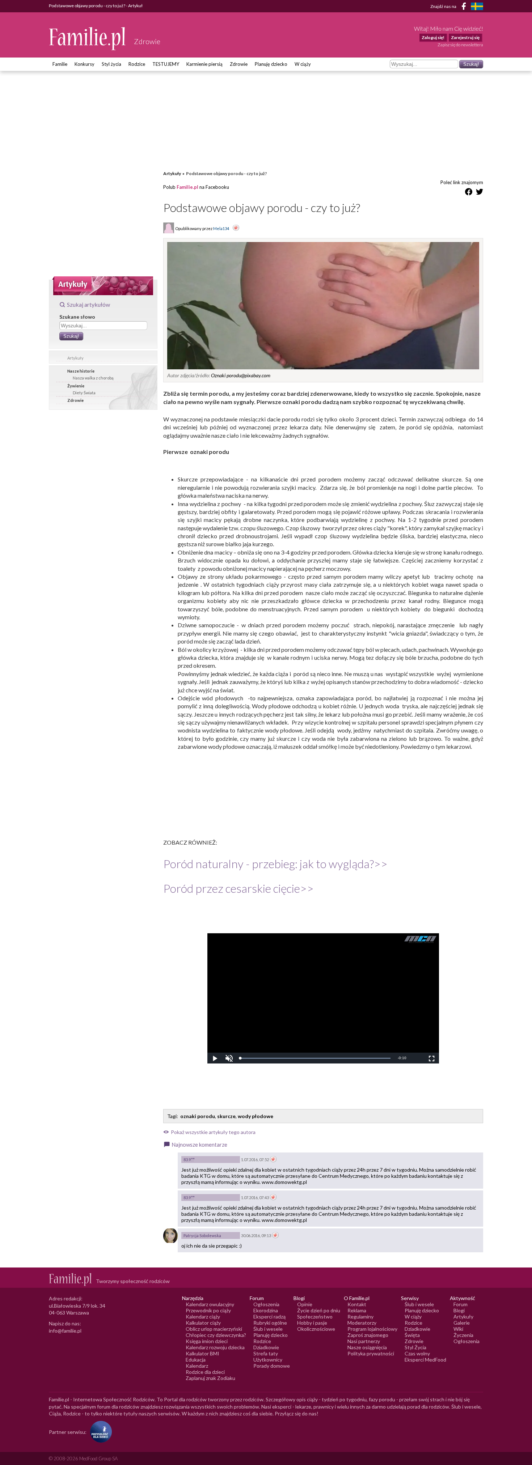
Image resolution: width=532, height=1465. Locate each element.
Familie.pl (187, 187)
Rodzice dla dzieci (205, 1372)
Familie (59, 64)
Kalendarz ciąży (203, 1316)
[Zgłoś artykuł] (236, 228)
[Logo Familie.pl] (88, 38)
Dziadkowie (266, 1347)
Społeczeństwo (315, 1316)
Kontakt (356, 1304)
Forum (460, 1304)
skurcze (226, 1116)
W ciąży (303, 64)
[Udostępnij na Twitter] (479, 193)
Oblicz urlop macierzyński (214, 1329)
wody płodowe (255, 1116)
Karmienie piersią (204, 64)
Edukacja (196, 1359)
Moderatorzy (361, 1323)
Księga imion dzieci (207, 1341)
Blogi (459, 1310)
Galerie (461, 1323)
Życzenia (463, 1335)
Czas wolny (417, 1353)
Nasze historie (80, 371)
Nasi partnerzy (363, 1341)
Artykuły (75, 358)
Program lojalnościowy (372, 1329)
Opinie (304, 1304)
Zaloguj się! (433, 37)
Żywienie (75, 385)
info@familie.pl (65, 1331)
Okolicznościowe (316, 1329)
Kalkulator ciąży (203, 1323)
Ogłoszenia (266, 1304)
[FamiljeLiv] (477, 6)
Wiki (458, 1329)
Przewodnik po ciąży (208, 1310)
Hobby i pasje (312, 1323)
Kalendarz (197, 1366)
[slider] (315, 1058)
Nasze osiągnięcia (367, 1347)
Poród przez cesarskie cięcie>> (238, 888)
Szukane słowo (77, 317)
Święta (412, 1335)
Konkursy (84, 64)
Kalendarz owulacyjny (210, 1304)
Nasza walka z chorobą (93, 377)
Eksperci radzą (269, 1316)
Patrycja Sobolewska (202, 1235)
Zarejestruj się (465, 37)
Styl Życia (415, 1347)
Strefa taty (265, 1353)
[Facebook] (465, 7)
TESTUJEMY (165, 64)
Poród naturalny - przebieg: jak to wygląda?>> (275, 864)
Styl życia (111, 64)
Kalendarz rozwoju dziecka (215, 1347)
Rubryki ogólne (270, 1323)
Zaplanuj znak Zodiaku (210, 1378)
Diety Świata (84, 392)
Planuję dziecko (271, 64)
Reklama (356, 1310)
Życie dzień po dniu (318, 1310)
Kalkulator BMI (202, 1353)
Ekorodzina (265, 1310)
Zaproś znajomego (367, 1335)
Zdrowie (239, 64)
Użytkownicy (267, 1359)
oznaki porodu (197, 1116)
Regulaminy (360, 1316)
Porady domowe (271, 1366)
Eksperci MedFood (425, 1359)
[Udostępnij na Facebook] (468, 193)
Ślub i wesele (268, 1329)
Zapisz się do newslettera (460, 44)
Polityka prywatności (370, 1353)
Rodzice (136, 64)
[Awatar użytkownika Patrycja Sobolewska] (170, 1235)
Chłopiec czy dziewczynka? (216, 1335)
